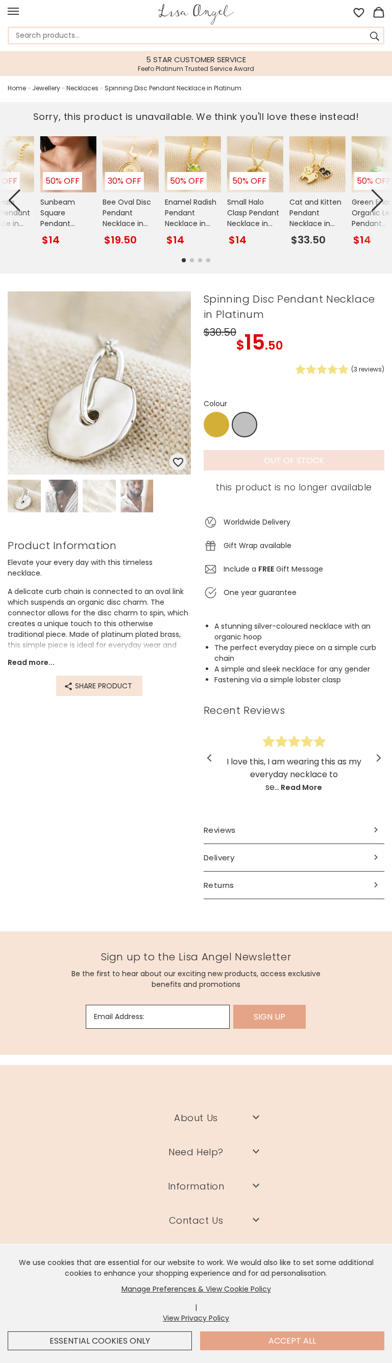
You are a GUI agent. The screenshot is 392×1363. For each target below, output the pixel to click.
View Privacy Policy (196, 1318)
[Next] (378, 758)
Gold (216, 425)
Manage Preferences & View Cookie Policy (196, 1289)
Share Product (102, 686)
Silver (244, 425)
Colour (215, 404)
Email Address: (119, 1016)
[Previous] (210, 758)
